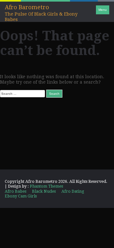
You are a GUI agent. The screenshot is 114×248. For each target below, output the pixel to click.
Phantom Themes (46, 186)
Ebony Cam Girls (21, 196)
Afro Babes (15, 191)
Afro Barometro (27, 7)
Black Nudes (44, 191)
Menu (102, 9)
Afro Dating (72, 191)
